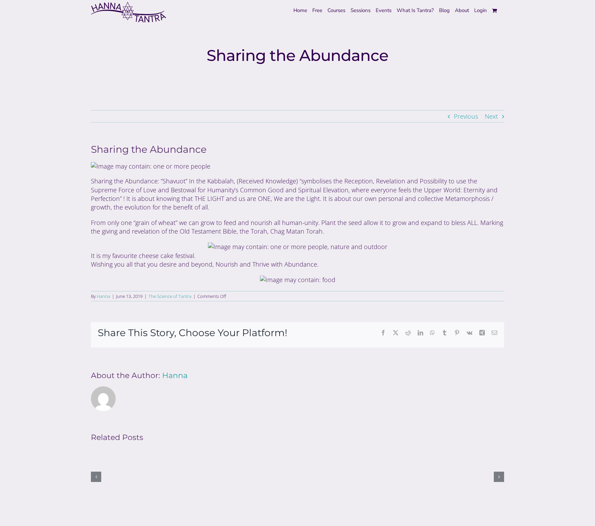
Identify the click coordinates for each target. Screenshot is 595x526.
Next (491, 116)
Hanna (103, 296)
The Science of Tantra (169, 296)
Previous (466, 116)
